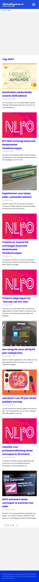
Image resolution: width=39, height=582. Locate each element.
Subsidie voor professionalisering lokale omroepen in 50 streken (17, 450)
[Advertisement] (19, 34)
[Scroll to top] (36, 579)
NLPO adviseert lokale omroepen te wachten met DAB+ (17, 503)
